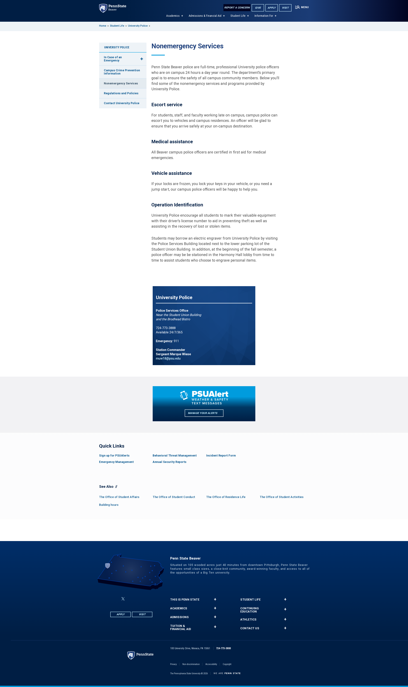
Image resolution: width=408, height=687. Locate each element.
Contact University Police (121, 103)
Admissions (179, 617)
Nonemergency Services (121, 83)
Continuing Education (249, 610)
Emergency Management (116, 462)
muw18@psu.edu (168, 358)
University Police (138, 25)
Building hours (108, 504)
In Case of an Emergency (113, 59)
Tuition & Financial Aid (180, 627)
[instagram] (147, 599)
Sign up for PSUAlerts (114, 455)
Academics (173, 15)
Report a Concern (237, 7)
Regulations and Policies (121, 93)
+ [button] (215, 599)
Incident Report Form (221, 455)
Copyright (227, 664)
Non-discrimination (191, 664)
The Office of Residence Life (225, 497)
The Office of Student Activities (281, 497)
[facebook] (115, 599)
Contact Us (249, 628)
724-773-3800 (223, 648)
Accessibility (211, 664)
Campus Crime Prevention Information (122, 72)
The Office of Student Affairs (119, 497)
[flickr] (130, 599)
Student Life (238, 15)
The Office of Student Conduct (174, 497)
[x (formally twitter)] (123, 599)
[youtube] (139, 599)
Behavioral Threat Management (175, 455)
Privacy (173, 664)
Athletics (248, 619)
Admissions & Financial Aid (205, 15)
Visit (285, 7)
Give (258, 7)
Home (102, 25)
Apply (272, 7)
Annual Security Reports (169, 462)
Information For (264, 15)
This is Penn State (184, 599)
